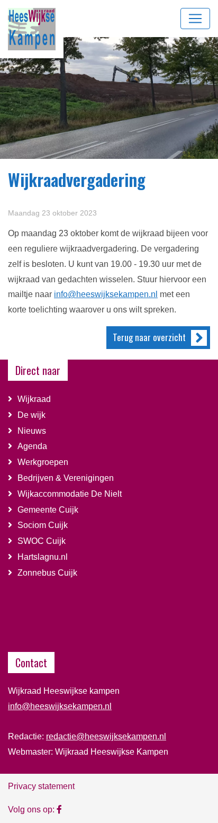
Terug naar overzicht (149, 337)
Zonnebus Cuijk (47, 572)
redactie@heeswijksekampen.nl (106, 736)
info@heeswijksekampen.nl (106, 294)
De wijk (31, 414)
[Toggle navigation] (195, 18)
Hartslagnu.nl (42, 556)
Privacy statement (41, 786)
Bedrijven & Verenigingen (65, 477)
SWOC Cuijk (41, 540)
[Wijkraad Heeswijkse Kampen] (59, 809)
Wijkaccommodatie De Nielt (70, 493)
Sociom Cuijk (43, 525)
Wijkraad (34, 399)
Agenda (32, 446)
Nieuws (31, 430)
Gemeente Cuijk (47, 509)
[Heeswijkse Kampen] (32, 28)
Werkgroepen (42, 462)
